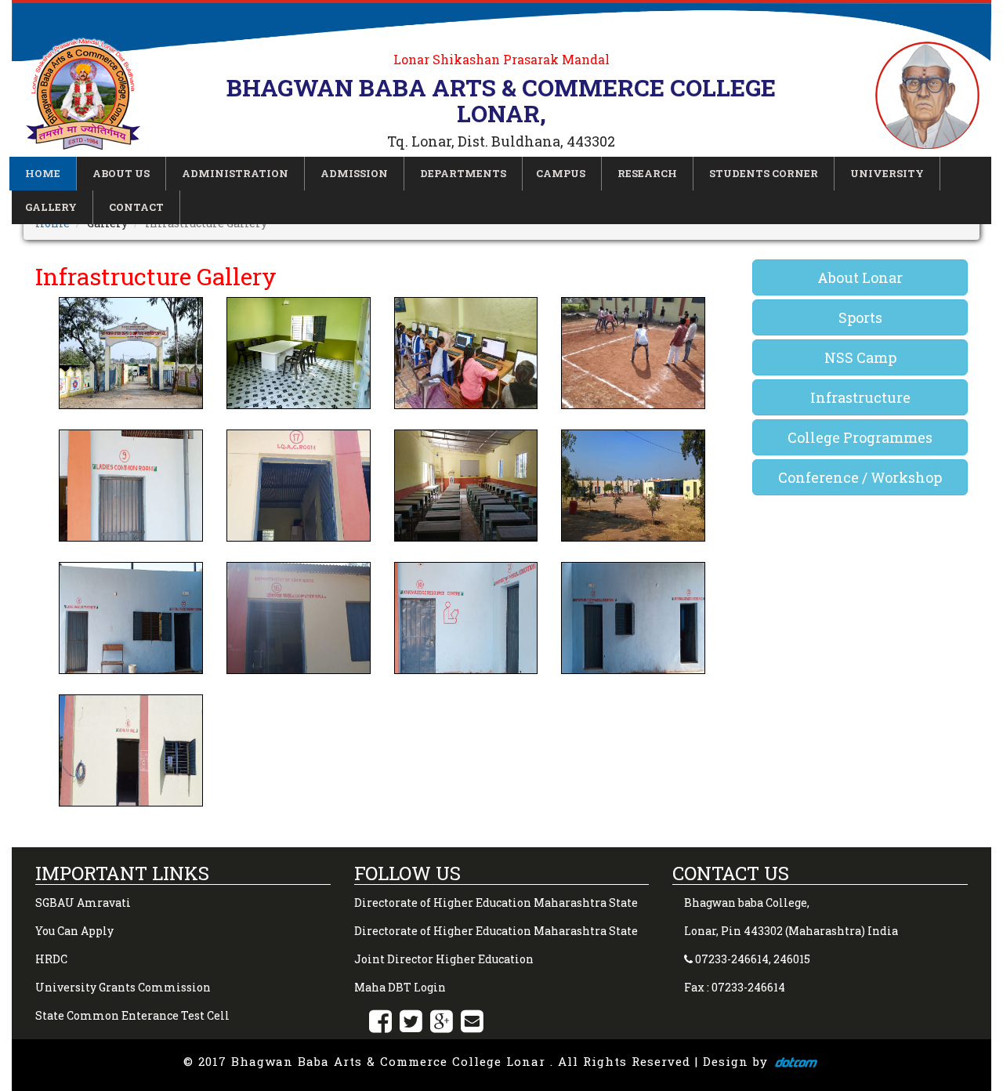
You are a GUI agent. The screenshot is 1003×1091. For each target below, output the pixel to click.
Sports (860, 317)
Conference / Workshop (860, 477)
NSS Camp (860, 357)
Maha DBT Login (400, 987)
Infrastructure (860, 397)
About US (121, 173)
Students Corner (763, 173)
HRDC (51, 958)
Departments (463, 173)
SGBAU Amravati (83, 902)
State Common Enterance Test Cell (132, 1015)
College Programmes (860, 437)
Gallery (51, 207)
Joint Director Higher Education (444, 958)
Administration (235, 173)
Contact (136, 207)
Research (647, 173)
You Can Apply (74, 930)
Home (42, 173)
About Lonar (860, 277)
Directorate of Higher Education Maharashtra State (496, 902)
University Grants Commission (123, 987)
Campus (560, 173)
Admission (354, 173)
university (887, 173)
